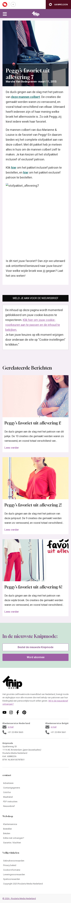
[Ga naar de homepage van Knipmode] (35, 13)
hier (13, 167)
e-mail (11, 727)
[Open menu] (4, 13)
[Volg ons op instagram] (11, 712)
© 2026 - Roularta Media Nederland (19, 898)
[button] (58, 4)
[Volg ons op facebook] (18, 712)
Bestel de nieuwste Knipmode (35, 647)
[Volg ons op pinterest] (24, 712)
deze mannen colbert (25, 97)
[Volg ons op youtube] (4, 712)
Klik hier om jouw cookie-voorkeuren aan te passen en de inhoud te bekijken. (32, 324)
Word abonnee (35, 657)
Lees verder (11, 447)
